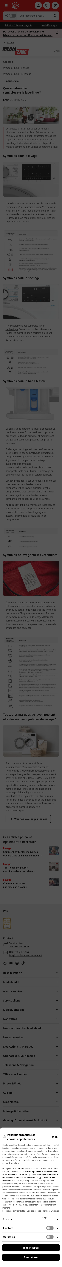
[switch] (50, 1228)
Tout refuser (31, 1257)
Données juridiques (51, 1211)
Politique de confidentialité (13, 1211)
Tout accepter (31, 1247)
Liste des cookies (34, 1211)
